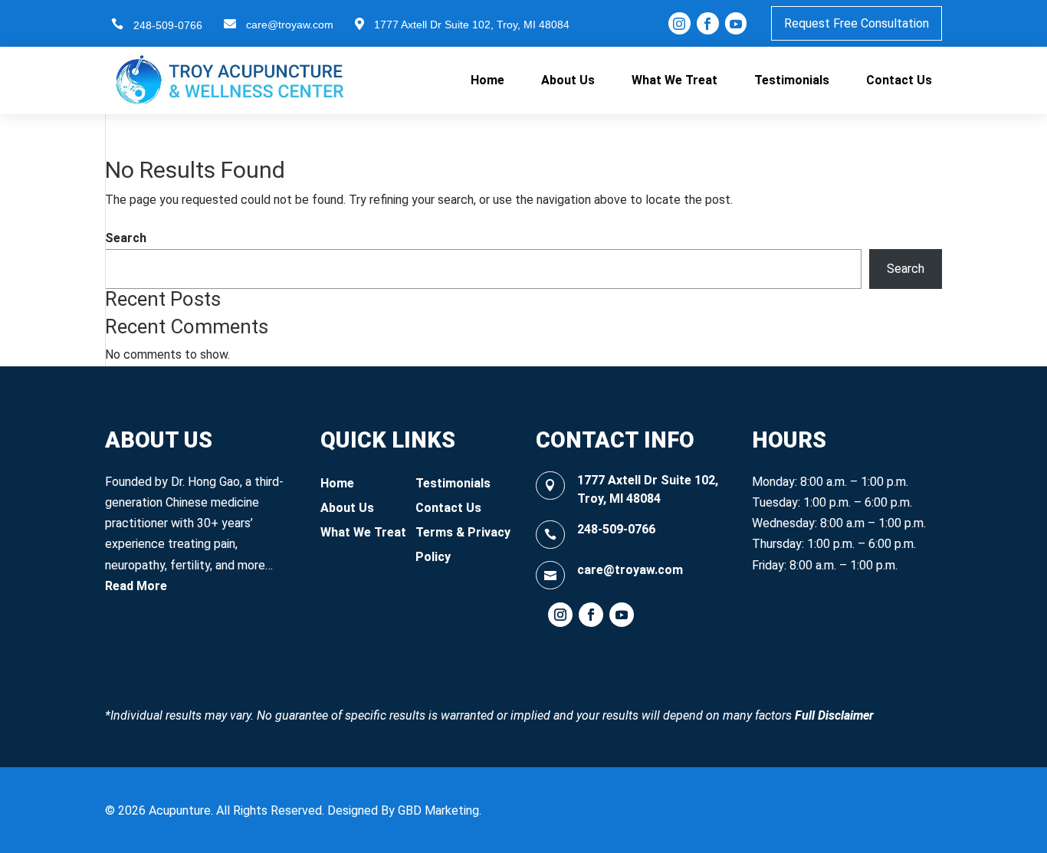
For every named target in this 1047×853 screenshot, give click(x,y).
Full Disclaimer (834, 715)
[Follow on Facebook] (591, 614)
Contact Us (899, 80)
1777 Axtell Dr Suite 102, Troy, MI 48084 (471, 24)
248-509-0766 (167, 25)
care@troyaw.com (289, 24)
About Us (568, 80)
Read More (136, 586)
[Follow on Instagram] (560, 614)
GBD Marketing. (439, 810)
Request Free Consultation (856, 23)
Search (125, 238)
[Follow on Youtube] (621, 614)
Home (487, 80)
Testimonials (791, 80)
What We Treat (674, 80)
